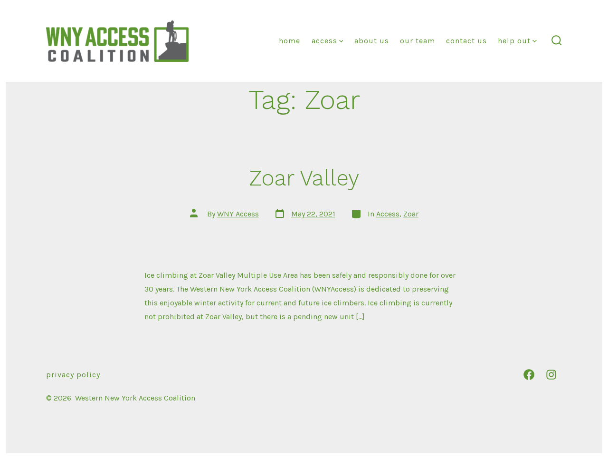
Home (289, 40)
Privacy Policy (73, 374)
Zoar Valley (304, 178)
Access (324, 40)
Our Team (417, 40)
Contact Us (466, 40)
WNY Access (238, 213)
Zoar (410, 213)
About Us (371, 40)
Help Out (514, 40)
